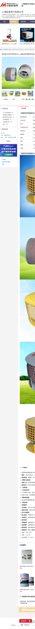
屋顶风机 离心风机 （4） (9, 117)
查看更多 (8, 141)
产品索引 (4, 159)
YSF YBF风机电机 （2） (8, 112)
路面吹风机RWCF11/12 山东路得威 (10, 44)
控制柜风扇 (23, 601)
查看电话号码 (7, 135)
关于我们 (13, 625)
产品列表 (5, 49)
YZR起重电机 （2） (7, 119)
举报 (14, 99)
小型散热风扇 (23, 603)
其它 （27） (6, 124)
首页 (1, 49)
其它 (10, 49)
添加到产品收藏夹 (6, 162)
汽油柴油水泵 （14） (8, 122)
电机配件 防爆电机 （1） (9, 115)
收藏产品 (6, 99)
